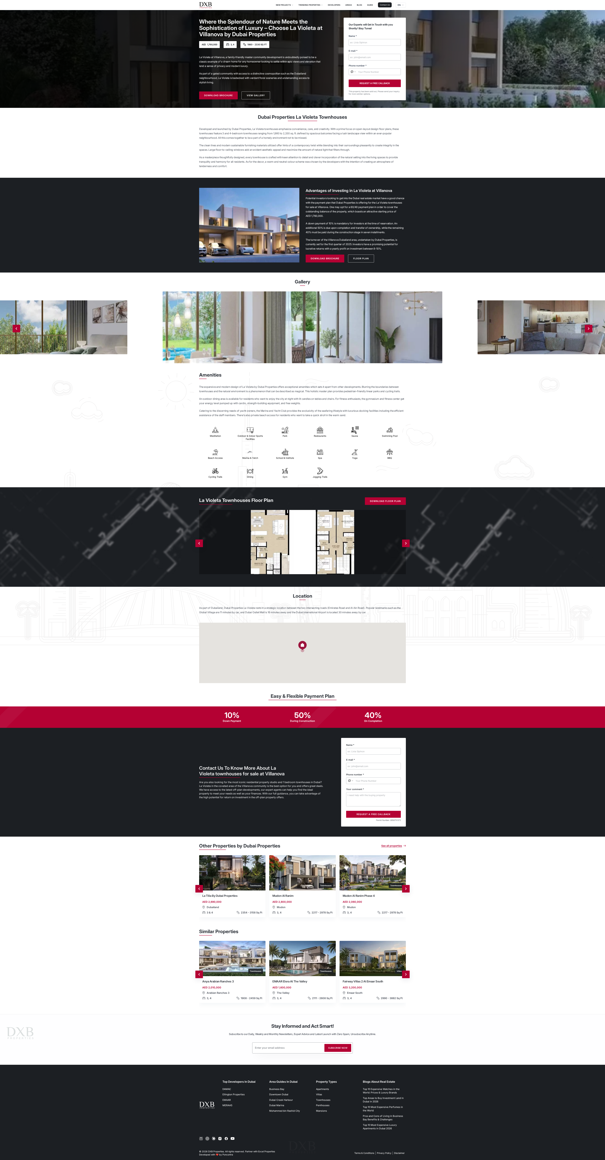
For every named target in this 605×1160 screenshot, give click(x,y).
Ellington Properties (233, 1094)
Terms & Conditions (364, 1153)
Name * (353, 36)
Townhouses (323, 1099)
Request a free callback (375, 83)
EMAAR (226, 1099)
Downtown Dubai (278, 1094)
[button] (302, 646)
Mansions (321, 1110)
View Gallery (256, 95)
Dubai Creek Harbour (281, 1099)
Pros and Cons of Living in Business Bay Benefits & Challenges (383, 1118)
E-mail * (353, 50)
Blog (359, 5)
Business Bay (276, 1089)
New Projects (283, 5)
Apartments (322, 1089)
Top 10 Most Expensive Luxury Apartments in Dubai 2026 (380, 1126)
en (399, 5)
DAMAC (226, 1089)
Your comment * (355, 789)
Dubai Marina (276, 1105)
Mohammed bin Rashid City (284, 1110)
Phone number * (358, 65)
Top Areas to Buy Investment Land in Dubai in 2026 (383, 1100)
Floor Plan (361, 258)
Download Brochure (218, 95)
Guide (370, 5)
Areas (348, 5)
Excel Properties (266, 1151)
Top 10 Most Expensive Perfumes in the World (383, 1109)
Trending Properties (309, 5)
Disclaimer (399, 1153)
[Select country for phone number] (353, 72)
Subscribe (337, 1047)
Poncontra (227, 1154)
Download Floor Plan (385, 501)
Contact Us (385, 5)
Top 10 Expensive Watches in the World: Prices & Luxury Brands (381, 1091)
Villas (319, 1094)
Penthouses (322, 1105)
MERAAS (227, 1105)
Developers (334, 5)
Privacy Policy (384, 1153)
